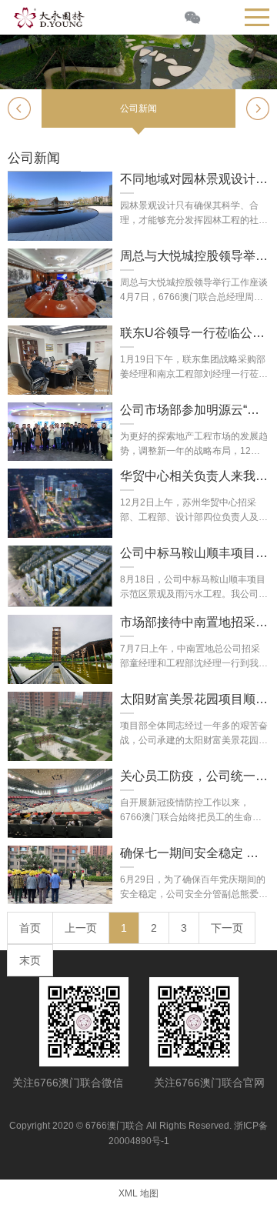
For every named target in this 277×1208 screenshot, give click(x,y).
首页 (30, 928)
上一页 (81, 928)
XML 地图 (138, 1193)
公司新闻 (138, 108)
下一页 (227, 928)
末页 (30, 960)
